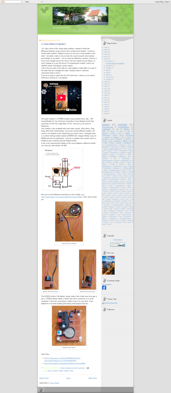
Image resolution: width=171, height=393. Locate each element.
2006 (106, 113)
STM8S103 (112, 210)
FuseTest (122, 145)
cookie (105, 222)
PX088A (60, 370)
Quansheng (123, 150)
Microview (107, 204)
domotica (130, 146)
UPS (130, 170)
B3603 (129, 152)
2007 (106, 111)
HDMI (129, 187)
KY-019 (129, 162)
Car (124, 148)
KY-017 (115, 193)
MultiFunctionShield (118, 204)
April (107, 72)
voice (109, 224)
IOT (120, 133)
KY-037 (118, 197)
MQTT (131, 203)
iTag (124, 222)
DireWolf (104, 156)
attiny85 (119, 143)
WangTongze (113, 218)
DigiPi (129, 154)
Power (105, 208)
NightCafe (111, 206)
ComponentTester (113, 179)
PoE (124, 166)
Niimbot (118, 206)
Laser (110, 141)
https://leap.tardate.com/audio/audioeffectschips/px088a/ (61, 197)
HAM (103, 150)
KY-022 (108, 195)
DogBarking (113, 156)
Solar (132, 210)
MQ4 (103, 203)
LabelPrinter (115, 199)
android (106, 152)
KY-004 (118, 191)
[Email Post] (87, 367)
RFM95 (123, 208)
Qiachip (117, 208)
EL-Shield (114, 183)
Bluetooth (119, 139)
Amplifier (114, 175)
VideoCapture (112, 216)
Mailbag (126, 129)
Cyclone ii (113, 154)
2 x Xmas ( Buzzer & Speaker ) (53, 44)
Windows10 (105, 220)
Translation (112, 214)
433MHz (122, 152)
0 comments (81, 367)
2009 (106, 106)
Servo (106, 170)
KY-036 (113, 164)
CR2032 (55, 370)
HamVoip (104, 189)
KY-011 (104, 193)
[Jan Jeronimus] (104, 289)
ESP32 (104, 185)
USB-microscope (127, 214)
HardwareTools (113, 189)
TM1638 (123, 146)
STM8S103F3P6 (128, 168)
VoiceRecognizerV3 (107, 171)
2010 (106, 104)
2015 (106, 93)
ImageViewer (126, 158)
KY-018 (121, 193)
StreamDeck (114, 212)
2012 (106, 100)
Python (115, 135)
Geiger (123, 187)
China (129, 148)
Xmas (71, 370)
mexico (124, 171)
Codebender (106, 129)
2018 (106, 86)
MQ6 (112, 203)
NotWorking (105, 146)
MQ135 (125, 201)
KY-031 (131, 195)
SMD (105, 143)
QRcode (131, 166)
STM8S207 (120, 210)
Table (121, 212)
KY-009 (123, 191)
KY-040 (129, 197)
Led (117, 129)
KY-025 (120, 195)
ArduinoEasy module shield (111, 177)
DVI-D (129, 179)
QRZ (111, 208)
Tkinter (124, 170)
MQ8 (122, 203)
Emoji (129, 156)
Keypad (121, 164)
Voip (120, 216)
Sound (112, 143)
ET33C (111, 185)
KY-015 (110, 150)
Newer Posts (44, 378)
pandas (131, 171)
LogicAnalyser (107, 201)
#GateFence (114, 152)
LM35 (108, 199)
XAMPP (112, 220)
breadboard (127, 143)
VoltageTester (127, 216)
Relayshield (130, 208)
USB (128, 131)
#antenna (107, 137)
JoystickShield (125, 160)
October (108, 68)
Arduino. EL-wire (129, 175)
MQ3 (130, 201)
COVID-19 (128, 139)
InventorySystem (107, 160)
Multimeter (128, 204)
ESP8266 (122, 124)
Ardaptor (116, 137)
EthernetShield (120, 185)
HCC (115, 158)
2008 (106, 109)
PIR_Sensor (114, 146)
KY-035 (112, 197)
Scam (126, 210)
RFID (121, 135)
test (112, 139)
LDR (103, 199)
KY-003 (112, 191)
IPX (132, 189)
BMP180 (123, 177)
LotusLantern (117, 201)
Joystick (116, 160)
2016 (106, 91)
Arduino (106, 124)
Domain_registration (113, 181)
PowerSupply (106, 135)
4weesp (119, 173)
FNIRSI (129, 185)
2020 (106, 81)
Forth (121, 131)
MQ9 (126, 203)
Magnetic (117, 141)
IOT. (128, 189)
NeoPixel (104, 206)
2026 (106, 47)
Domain (104, 181)
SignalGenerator (115, 170)
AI (102, 145)
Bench (129, 177)
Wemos (118, 171)
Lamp (122, 199)
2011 (106, 102)
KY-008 (116, 162)
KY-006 (109, 162)
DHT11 (113, 133)
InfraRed (104, 133)
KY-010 (129, 191)
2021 (106, 59)
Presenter (105, 139)
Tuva (118, 214)
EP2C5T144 (122, 183)
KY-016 (110, 193)
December (109, 61)
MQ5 (108, 203)
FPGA (129, 137)
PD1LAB (125, 206)
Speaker (66, 370)
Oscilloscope (117, 166)
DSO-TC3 (123, 179)
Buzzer (50, 370)
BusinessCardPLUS (115, 148)
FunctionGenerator (114, 187)
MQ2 (129, 164)
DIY (123, 137)
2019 (106, 84)
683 (125, 173)
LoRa (129, 145)
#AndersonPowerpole (109, 173)
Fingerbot (104, 187)
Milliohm (125, 141)
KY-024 (114, 195)
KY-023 (104, 164)
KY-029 (125, 195)
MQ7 (117, 203)
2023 (106, 54)
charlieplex (130, 220)
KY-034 (106, 197)
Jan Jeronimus (117, 239)
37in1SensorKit (107, 127)
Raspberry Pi (117, 168)
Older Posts (92, 378)
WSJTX (104, 218)
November (109, 65)
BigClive (104, 154)
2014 (106, 95)
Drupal (122, 181)
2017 (106, 88)
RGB (131, 141)
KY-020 (127, 193)
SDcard (131, 150)
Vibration (104, 216)
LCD (115, 150)
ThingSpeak (128, 212)
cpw (111, 222)
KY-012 (122, 162)
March (108, 75)
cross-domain (117, 222)
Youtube (124, 220)
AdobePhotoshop (111, 145)
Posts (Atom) (54, 383)
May (107, 70)
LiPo (127, 199)
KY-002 (106, 191)
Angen (120, 175)
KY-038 (123, 197)
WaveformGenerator (125, 218)
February (109, 77)
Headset (122, 189)
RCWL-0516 (107, 168)
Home (68, 378)
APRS (108, 175)
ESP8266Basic (123, 127)
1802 (105, 148)
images (129, 222)
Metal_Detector (106, 166)
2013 (106, 97)
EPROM (129, 183)
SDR (105, 210)
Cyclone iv (122, 154)
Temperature (129, 135)
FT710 (104, 141)
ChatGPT (128, 133)
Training (104, 214)
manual (104, 224)
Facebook (105, 158)
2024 (106, 52)
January (108, 79)
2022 (106, 56)
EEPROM (122, 156)
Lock (132, 199)
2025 (106, 49)
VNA (104, 131)
